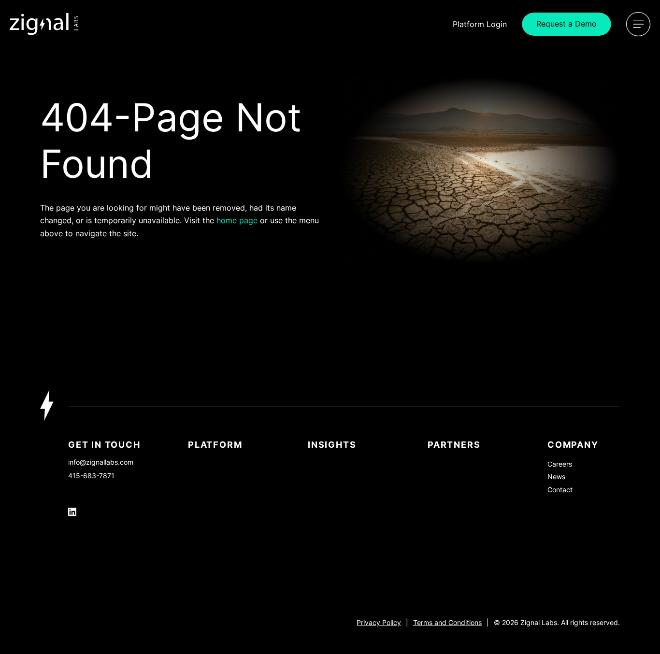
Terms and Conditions (447, 622)
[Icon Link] (44, 24)
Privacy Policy (379, 622)
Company (573, 445)
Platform (215, 445)
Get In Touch (104, 445)
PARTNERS (454, 445)
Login (480, 24)
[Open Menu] (638, 24)
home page (237, 220)
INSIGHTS (332, 445)
